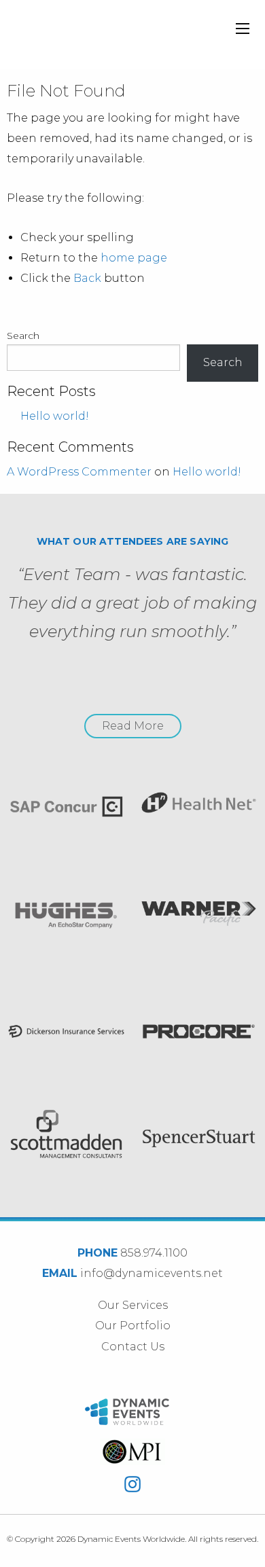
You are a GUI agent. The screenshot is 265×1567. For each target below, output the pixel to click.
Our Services (133, 1305)
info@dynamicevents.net (151, 1273)
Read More (133, 725)
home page (134, 257)
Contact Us (132, 1346)
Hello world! (54, 416)
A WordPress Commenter (79, 471)
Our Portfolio (133, 1325)
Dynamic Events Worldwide (91, 34)
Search (23, 335)
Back (87, 278)
